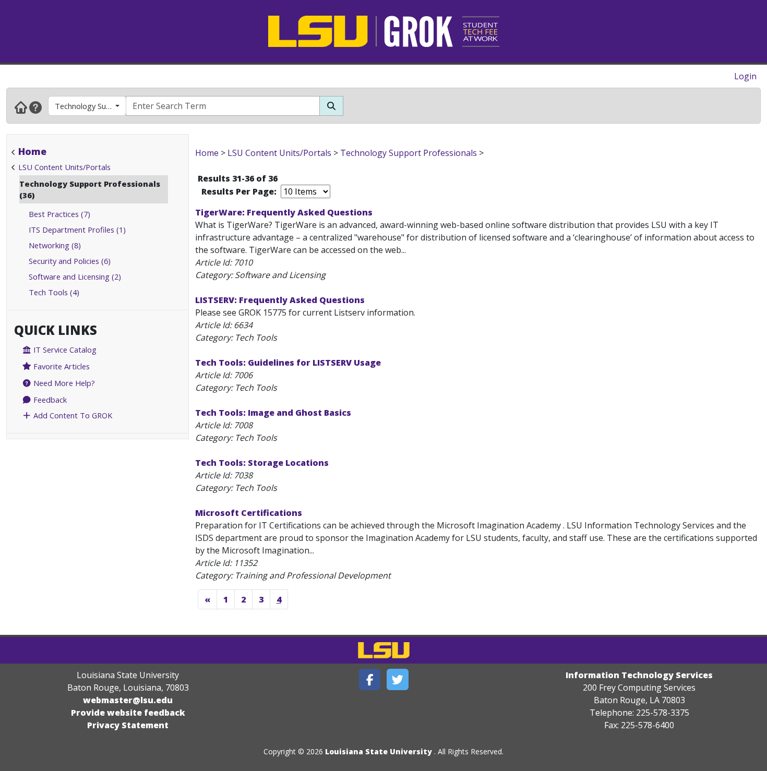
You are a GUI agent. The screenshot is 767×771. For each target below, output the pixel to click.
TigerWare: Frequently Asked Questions (284, 212)
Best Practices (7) (59, 214)
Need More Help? (63, 383)
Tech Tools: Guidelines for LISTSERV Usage (288, 362)
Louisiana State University (378, 751)
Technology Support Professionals (90, 106)
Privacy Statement (128, 725)
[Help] (35, 107)
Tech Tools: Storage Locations (262, 462)
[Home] (21, 107)
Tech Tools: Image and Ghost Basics (273, 412)
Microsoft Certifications (248, 513)
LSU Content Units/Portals (64, 167)
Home (32, 151)
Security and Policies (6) (70, 261)
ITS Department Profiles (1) (77, 229)
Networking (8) (55, 245)
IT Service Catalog (64, 349)
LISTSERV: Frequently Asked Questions (280, 300)
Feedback (49, 399)
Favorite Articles (60, 366)
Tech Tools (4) (54, 292)
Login (745, 76)
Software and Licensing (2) (75, 276)
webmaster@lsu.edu (128, 700)
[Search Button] (331, 106)
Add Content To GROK (71, 415)
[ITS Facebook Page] (370, 679)
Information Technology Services (639, 675)
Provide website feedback (128, 712)
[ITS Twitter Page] (398, 679)
